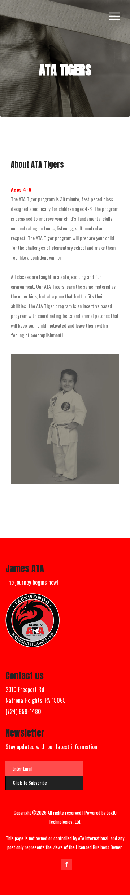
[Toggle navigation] (114, 16)
